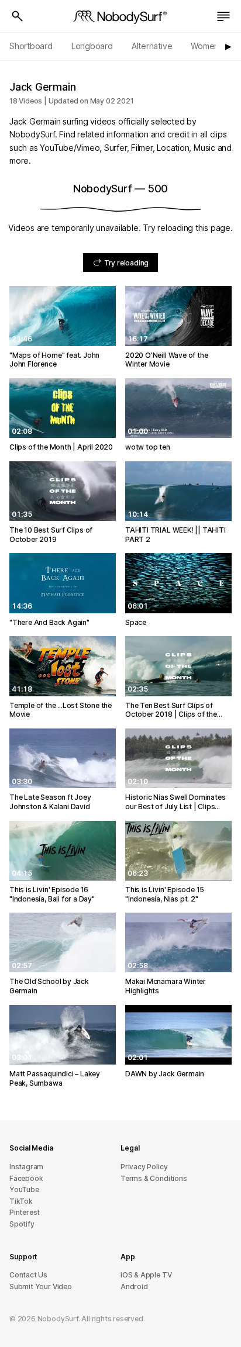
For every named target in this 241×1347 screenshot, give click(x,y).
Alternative (152, 46)
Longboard (92, 46)
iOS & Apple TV (145, 1274)
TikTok (21, 1201)
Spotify (22, 1224)
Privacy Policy (143, 1166)
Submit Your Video (40, 1286)
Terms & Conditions (153, 1178)
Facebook (26, 1178)
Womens (207, 46)
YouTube (24, 1189)
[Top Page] (120, 16)
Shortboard (31, 46)
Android (134, 1286)
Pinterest (24, 1212)
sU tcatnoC (28, 1274)
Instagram (26, 1166)
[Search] (17, 16)
